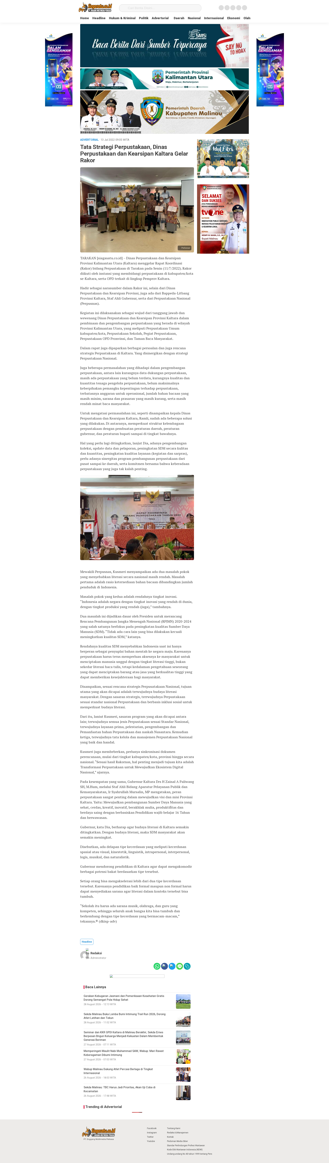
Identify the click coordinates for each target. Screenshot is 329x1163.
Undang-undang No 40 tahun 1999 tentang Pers (189, 1153)
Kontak (170, 1136)
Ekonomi (233, 18)
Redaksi (96, 953)
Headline (99, 18)
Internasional (214, 18)
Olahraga (250, 18)
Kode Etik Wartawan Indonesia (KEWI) (185, 1149)
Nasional (194, 18)
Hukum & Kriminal (122, 18)
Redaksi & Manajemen (177, 1132)
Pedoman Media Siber (177, 1141)
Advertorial (160, 18)
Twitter (150, 1136)
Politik (143, 18)
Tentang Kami (173, 1128)
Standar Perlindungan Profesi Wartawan (186, 1145)
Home (84, 18)
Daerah (179, 18)
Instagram (152, 1132)
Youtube (151, 1141)
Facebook (151, 1128)
